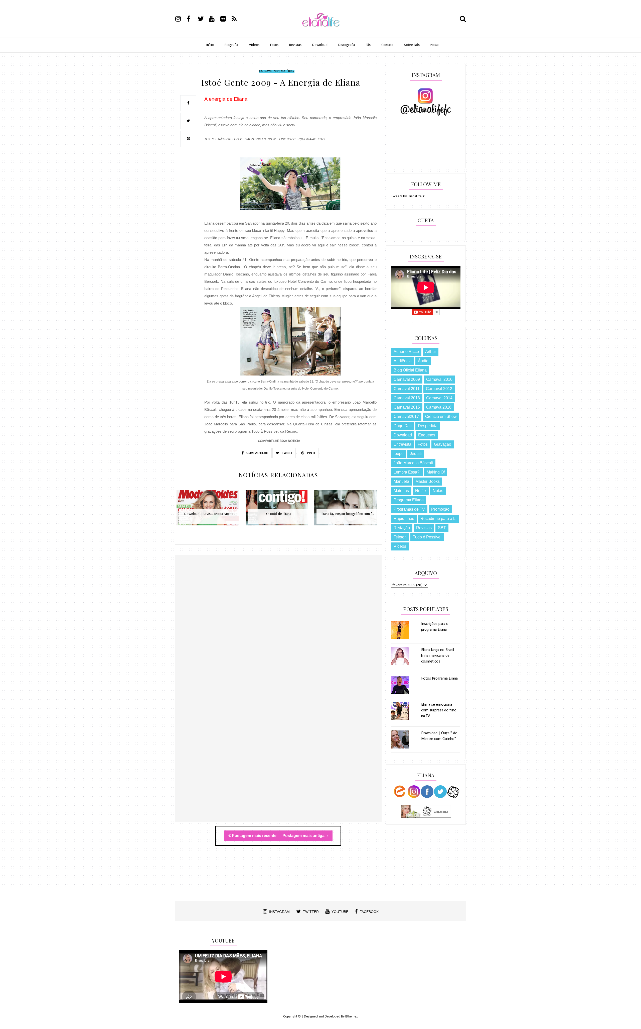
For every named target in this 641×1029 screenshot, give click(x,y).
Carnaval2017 (406, 416)
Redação (402, 528)
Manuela (401, 481)
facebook (369, 912)
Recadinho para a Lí (438, 518)
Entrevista (402, 444)
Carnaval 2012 (439, 389)
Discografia (346, 45)
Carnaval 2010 (439, 379)
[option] (209, 510)
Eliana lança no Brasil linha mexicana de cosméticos (437, 656)
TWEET (286, 453)
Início (210, 45)
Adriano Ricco (406, 351)
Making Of (436, 472)
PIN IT (310, 453)
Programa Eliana (409, 500)
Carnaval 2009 (269, 71)
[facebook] (192, 19)
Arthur (430, 351)
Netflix (420, 491)
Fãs (368, 45)
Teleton (400, 537)
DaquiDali (403, 426)
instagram (279, 912)
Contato (387, 45)
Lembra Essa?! (407, 472)
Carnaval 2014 (439, 398)
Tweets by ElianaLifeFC (408, 196)
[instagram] (180, 19)
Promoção (440, 509)
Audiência (403, 361)
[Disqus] (278, 627)
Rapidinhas (404, 518)
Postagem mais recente (254, 835)
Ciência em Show (441, 416)
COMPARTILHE (257, 453)
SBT (442, 528)
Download (320, 45)
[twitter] (203, 19)
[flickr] (225, 19)
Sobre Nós (412, 45)
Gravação (442, 444)
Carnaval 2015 (407, 407)
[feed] (237, 19)
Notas (434, 45)
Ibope (399, 453)
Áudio (423, 361)
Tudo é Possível (427, 537)
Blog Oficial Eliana (410, 370)
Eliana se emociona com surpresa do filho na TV (438, 710)
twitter (311, 912)
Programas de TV (409, 509)
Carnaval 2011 (407, 389)
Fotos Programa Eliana (439, 679)
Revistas (295, 45)
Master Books (427, 481)
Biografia (231, 45)
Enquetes (426, 435)
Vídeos (254, 45)
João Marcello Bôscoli (413, 463)
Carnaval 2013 (407, 398)
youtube (340, 912)
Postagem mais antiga (304, 835)
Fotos (274, 45)
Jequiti (416, 453)
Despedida (427, 426)
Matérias (287, 71)
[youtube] (214, 19)
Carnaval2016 (438, 407)
